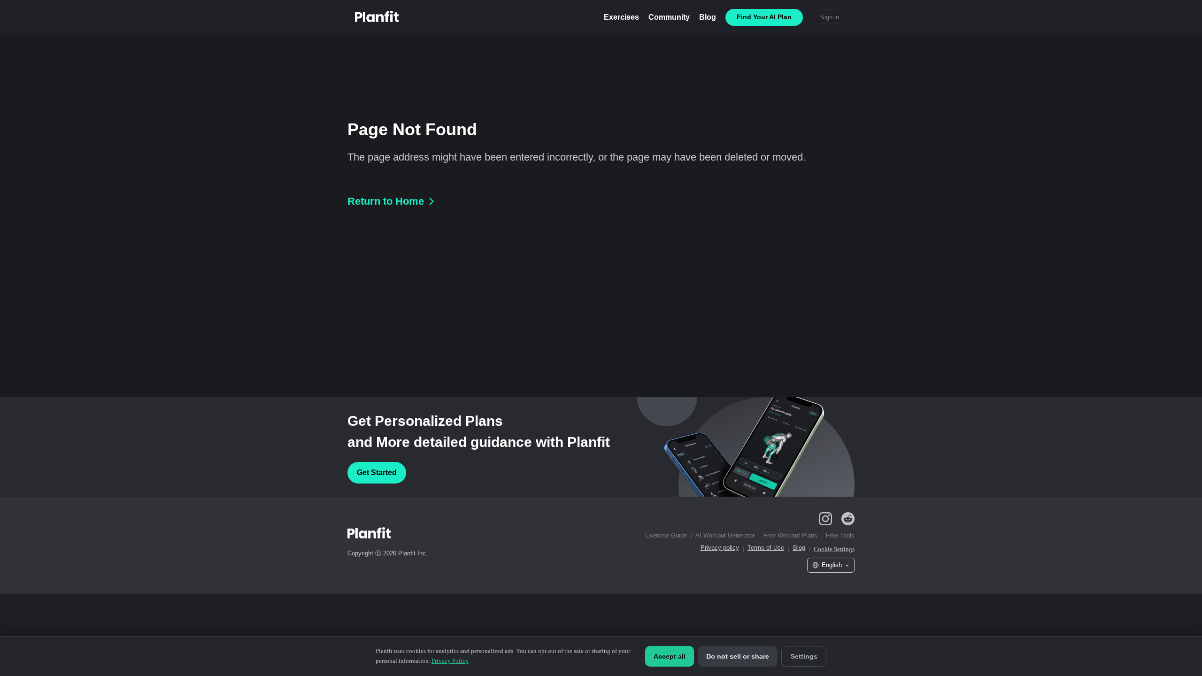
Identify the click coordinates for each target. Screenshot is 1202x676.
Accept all (670, 656)
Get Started (377, 472)
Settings (804, 656)
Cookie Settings (834, 549)
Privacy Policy (450, 660)
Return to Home (385, 201)
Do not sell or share (737, 656)
